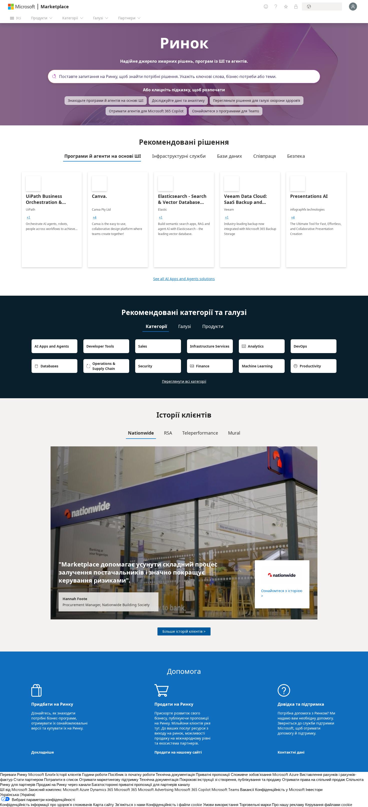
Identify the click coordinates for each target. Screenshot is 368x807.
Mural (234, 433)
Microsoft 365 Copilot (192, 789)
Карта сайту (103, 804)
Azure (84, 789)
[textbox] (186, 76)
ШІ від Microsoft (13, 789)
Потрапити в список (61, 779)
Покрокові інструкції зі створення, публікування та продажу (230, 779)
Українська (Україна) (17, 794)
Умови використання (220, 804)
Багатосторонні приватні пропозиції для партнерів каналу (141, 784)
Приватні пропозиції (213, 774)
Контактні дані (291, 752)
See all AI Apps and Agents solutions (184, 278)
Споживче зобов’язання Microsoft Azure (265, 774)
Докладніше (42, 752)
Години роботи (94, 774)
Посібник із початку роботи (131, 774)
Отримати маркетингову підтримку (108, 779)
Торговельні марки (255, 804)
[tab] (102, 156)
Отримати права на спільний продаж (313, 779)
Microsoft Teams (225, 789)
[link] (52, 219)
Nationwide (141, 433)
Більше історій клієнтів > (184, 631)
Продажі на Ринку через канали (63, 784)
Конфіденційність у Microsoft (280, 789)
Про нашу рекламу (288, 804)
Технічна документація (175, 774)
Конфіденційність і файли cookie (174, 804)
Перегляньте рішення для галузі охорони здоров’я (256, 100)
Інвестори (314, 789)
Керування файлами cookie (328, 804)
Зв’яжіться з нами (130, 804)
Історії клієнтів (68, 774)
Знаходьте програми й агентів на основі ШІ (105, 100)
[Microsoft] (21, 7)
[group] (28, 217)
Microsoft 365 (125, 789)
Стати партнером (28, 779)
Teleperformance (200, 433)
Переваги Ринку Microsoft (22, 774)
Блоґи (50, 774)
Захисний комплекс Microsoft (53, 789)
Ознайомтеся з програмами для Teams (225, 111)
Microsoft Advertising (155, 789)
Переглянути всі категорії (184, 381)
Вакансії (247, 789)
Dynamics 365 (101, 789)
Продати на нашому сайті (178, 752)
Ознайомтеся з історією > (281, 593)
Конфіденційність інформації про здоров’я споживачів (46, 804)
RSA (168, 433)
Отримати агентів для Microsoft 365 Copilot (146, 111)
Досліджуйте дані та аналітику (178, 100)
